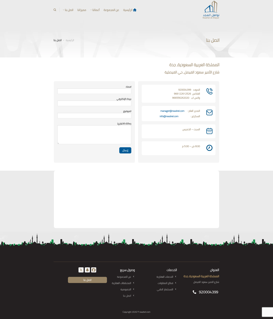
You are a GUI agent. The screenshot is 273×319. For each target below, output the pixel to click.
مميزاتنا (81, 9)
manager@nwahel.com (172, 110)
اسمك (128, 87)
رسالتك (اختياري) (124, 123)
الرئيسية (127, 9)
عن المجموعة (111, 9)
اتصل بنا (69, 9)
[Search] (55, 10)
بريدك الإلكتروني (124, 99)
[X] (81, 270)
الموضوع (127, 111)
